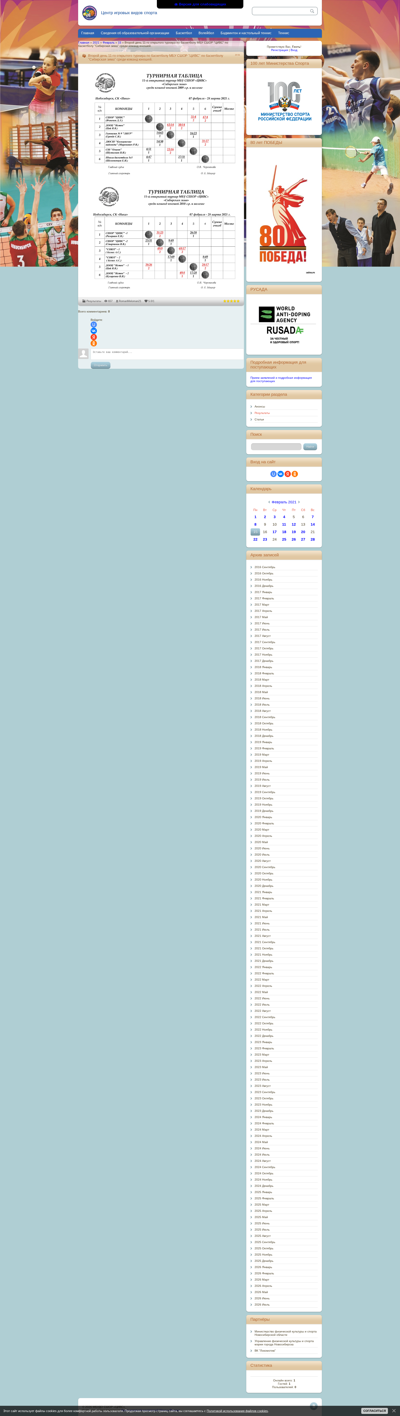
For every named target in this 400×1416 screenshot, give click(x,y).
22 (255, 539)
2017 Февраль (264, 598)
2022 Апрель (263, 985)
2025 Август (263, 1235)
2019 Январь (263, 742)
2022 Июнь (262, 998)
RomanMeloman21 (130, 301)
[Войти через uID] (94, 324)
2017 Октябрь (264, 648)
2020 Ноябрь (263, 879)
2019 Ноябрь (263, 804)
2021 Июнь (262, 923)
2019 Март (262, 754)
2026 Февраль (264, 1273)
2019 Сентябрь (265, 792)
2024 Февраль (264, 1123)
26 (294, 539)
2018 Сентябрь (265, 717)
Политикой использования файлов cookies (237, 1411)
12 (294, 524)
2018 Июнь (262, 698)
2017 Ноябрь (263, 654)
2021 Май (261, 917)
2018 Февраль (264, 673)
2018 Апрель (263, 685)
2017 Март (262, 604)
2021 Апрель (263, 910)
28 (313, 539)
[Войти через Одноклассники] (94, 343)
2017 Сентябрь (265, 642)
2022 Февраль (264, 973)
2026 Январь (263, 1267)
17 (274, 532)
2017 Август (263, 635)
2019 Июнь (262, 773)
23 (265, 539)
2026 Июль (262, 1304)
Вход (294, 50)
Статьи (259, 419)
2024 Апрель (263, 1135)
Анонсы (260, 406)
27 (303, 539)
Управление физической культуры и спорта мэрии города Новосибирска (284, 1342)
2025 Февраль (264, 1198)
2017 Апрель (263, 610)
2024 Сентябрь (265, 1167)
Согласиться (374, 1410)
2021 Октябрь (264, 948)
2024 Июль (262, 1154)
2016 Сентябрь (265, 567)
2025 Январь (263, 1192)
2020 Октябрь (264, 873)
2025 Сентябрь (265, 1242)
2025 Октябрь (264, 1248)
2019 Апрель (263, 760)
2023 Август (263, 1085)
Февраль (109, 42)
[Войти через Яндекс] (94, 337)
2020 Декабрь (264, 885)
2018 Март (262, 679)
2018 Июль (262, 704)
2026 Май (261, 1292)
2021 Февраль (264, 898)
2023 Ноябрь (263, 1104)
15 (119, 42)
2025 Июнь (262, 1223)
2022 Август (263, 1010)
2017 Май (261, 617)
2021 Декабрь (264, 960)
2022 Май (261, 992)
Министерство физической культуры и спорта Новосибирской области (286, 1333)
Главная (83, 42)
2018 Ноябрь (263, 729)
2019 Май (261, 767)
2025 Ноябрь (263, 1254)
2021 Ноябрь (263, 954)
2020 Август (263, 860)
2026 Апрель (263, 1285)
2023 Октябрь (264, 1098)
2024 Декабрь (264, 1185)
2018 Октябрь (264, 723)
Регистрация (279, 50)
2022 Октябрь (264, 1023)
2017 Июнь (262, 623)
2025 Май (261, 1217)
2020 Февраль (264, 823)
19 (294, 532)
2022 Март (262, 979)
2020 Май (261, 842)
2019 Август (263, 785)
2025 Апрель (263, 1210)
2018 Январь (263, 667)
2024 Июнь (262, 1148)
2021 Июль (262, 929)
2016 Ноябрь (263, 579)
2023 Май (261, 1067)
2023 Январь (263, 1042)
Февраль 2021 (284, 502)
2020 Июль (262, 854)
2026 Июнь (262, 1298)
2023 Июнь (262, 1073)
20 (303, 532)
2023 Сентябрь (265, 1092)
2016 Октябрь (264, 573)
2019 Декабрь (264, 810)
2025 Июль (262, 1229)
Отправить (100, 365)
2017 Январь (263, 592)
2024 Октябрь (264, 1173)
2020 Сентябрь (265, 867)
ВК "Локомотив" (265, 1350)
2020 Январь (263, 817)
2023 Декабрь (264, 1110)
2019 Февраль (264, 748)
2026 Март (262, 1279)
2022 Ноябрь (263, 1029)
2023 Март (262, 1054)
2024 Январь (263, 1117)
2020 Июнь (262, 848)
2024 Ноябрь (263, 1179)
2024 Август (263, 1160)
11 (284, 524)
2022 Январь (263, 967)
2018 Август (263, 710)
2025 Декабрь (264, 1260)
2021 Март (262, 904)
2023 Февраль (264, 1048)
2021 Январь (263, 892)
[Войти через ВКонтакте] (94, 331)
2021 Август (263, 935)
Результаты (93, 301)
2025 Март (262, 1204)
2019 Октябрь (264, 798)
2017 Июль (262, 629)
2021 (96, 42)
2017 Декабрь (264, 660)
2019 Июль (262, 779)
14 (313, 524)
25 (284, 539)
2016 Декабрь (264, 585)
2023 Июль (262, 1079)
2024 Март (262, 1129)
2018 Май (261, 692)
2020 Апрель (263, 835)
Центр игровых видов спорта (129, 12)
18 (284, 532)
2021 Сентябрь (265, 942)
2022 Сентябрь (265, 1017)
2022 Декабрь (264, 1035)
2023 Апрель (263, 1060)
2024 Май (261, 1142)
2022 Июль (262, 1004)
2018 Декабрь (264, 735)
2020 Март (262, 829)
